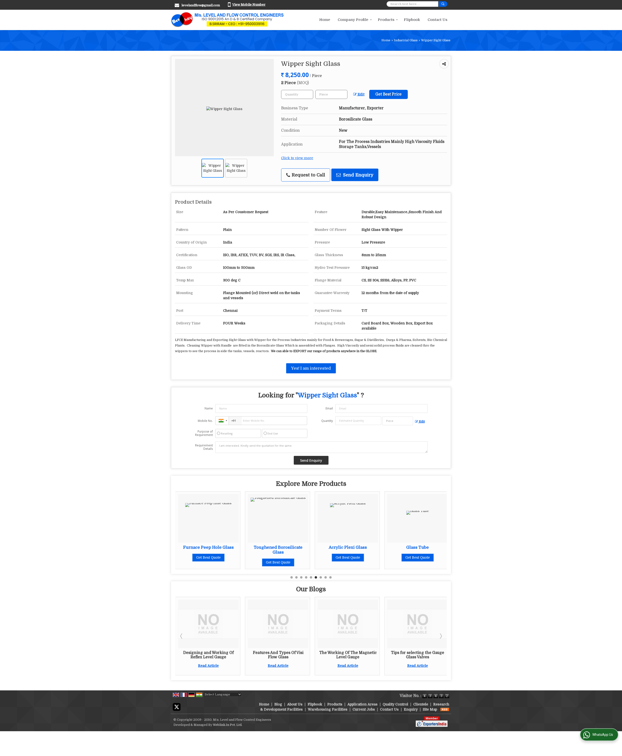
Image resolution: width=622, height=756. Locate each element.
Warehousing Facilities (327, 709)
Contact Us (437, 19)
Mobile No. (205, 421)
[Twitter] (177, 707)
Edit (360, 94)
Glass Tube (417, 547)
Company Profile (353, 19)
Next (440, 636)
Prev (182, 636)
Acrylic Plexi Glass (348, 547)
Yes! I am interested (311, 368)
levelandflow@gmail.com (200, 5)
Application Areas (362, 704)
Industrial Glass (406, 40)
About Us (294, 704)
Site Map (430, 709)
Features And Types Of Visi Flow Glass (278, 655)
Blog (278, 704)
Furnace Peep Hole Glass (208, 547)
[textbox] (331, 94)
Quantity (327, 421)
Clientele (420, 704)
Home (324, 19)
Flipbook (412, 19)
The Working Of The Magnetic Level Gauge (348, 655)
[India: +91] (222, 420)
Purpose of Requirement (204, 433)
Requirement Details (204, 447)
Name (209, 408)
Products (386, 19)
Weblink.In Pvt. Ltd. (227, 725)
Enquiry (411, 709)
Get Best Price (388, 94)
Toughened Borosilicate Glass (278, 550)
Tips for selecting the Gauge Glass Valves (417, 655)
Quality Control (395, 704)
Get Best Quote (208, 557)
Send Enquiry (357, 174)
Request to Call (308, 174)
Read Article (208, 666)
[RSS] (445, 709)
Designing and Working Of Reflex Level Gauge (208, 655)
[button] (249, 4)
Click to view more (297, 158)
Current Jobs (364, 709)
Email (329, 408)
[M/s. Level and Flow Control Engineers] (227, 19)
